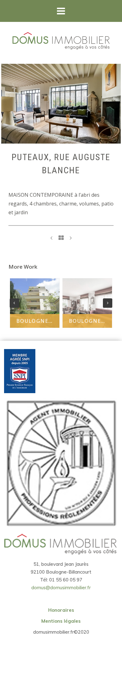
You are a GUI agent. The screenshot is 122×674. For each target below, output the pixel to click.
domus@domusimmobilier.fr (61, 587)
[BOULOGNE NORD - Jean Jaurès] (51, 238)
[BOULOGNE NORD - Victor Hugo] (70, 238)
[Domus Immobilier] (61, 40)
